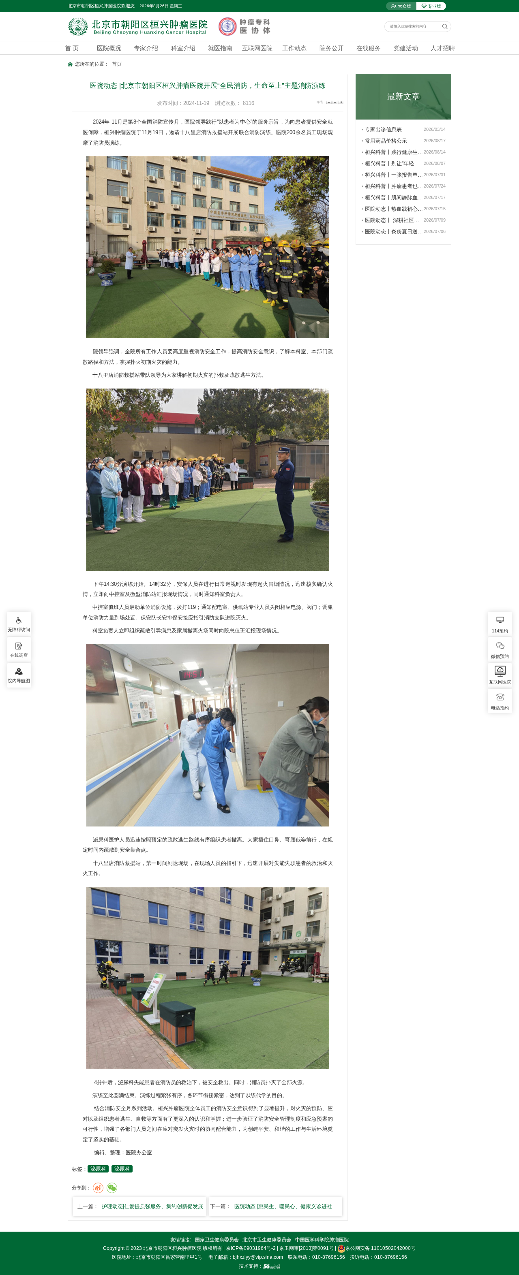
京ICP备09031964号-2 (251, 1248)
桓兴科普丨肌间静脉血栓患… (394, 197)
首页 (117, 64)
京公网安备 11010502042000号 (380, 1248)
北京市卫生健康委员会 (266, 1239)
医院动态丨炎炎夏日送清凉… (394, 232)
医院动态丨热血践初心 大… (394, 209)
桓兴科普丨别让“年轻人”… (394, 163)
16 (340, 102)
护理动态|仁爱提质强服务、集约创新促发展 (152, 1206)
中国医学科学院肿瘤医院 (322, 1239)
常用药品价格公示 (386, 141)
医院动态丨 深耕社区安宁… (394, 220)
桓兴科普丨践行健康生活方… (394, 152)
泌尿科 (101, 840)
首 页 (72, 48)
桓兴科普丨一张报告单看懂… (394, 175)
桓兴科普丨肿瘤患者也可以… (394, 186)
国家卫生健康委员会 (217, 1239)
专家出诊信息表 (383, 129)
